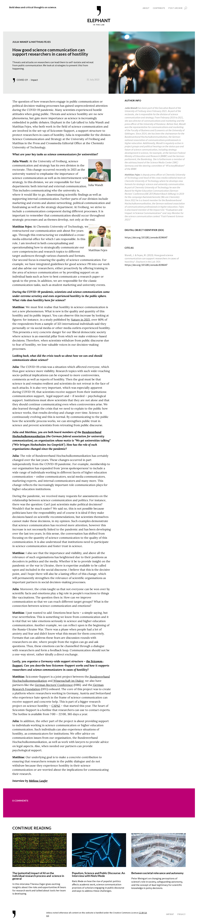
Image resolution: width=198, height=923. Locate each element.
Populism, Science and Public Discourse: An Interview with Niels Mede (98, 874)
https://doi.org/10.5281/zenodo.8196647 (146, 264)
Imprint (170, 914)
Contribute (159, 8)
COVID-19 (22, 79)
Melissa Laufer (38, 781)
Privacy (181, 914)
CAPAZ (56, 706)
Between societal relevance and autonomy (157, 873)
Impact (34, 79)
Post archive (175, 8)
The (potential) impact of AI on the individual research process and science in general (38, 875)
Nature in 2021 (80, 319)
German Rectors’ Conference (54, 685)
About (146, 8)
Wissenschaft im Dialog (68, 681)
